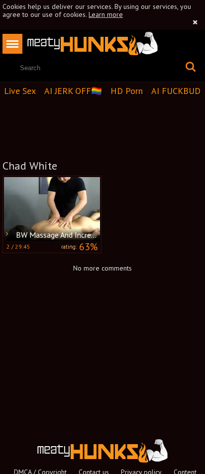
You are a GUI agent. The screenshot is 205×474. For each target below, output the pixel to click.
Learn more (106, 14)
